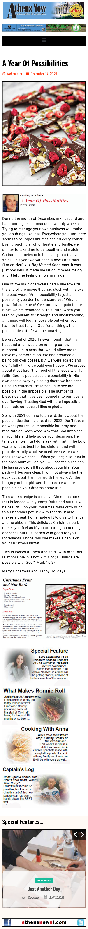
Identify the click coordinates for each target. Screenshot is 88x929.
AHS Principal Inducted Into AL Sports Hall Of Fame (44, 885)
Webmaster (33, 897)
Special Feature (44, 873)
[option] (44, 868)
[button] (44, 40)
